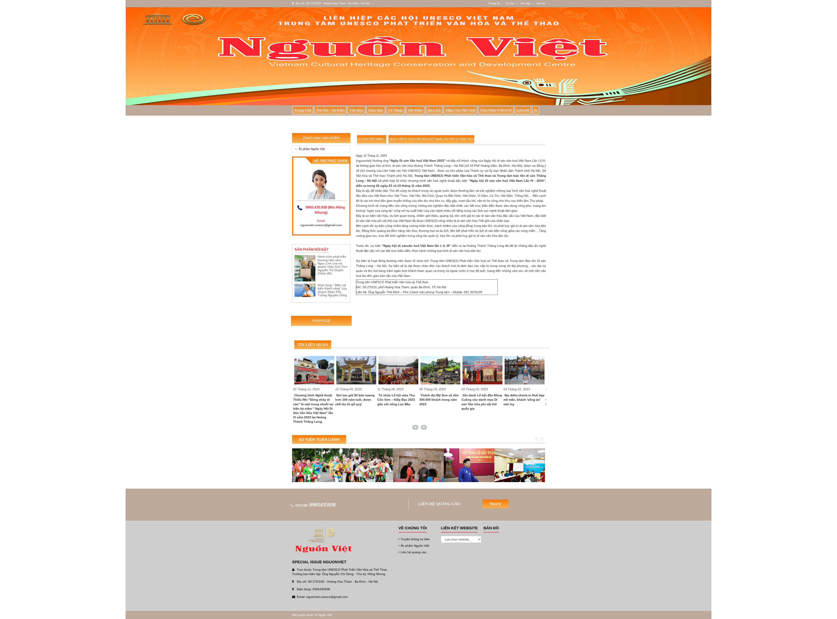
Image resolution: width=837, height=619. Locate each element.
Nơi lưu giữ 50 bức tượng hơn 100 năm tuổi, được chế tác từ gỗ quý (313, 400)
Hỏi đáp (525, 3)
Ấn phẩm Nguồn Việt (311, 149)
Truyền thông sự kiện (415, 539)
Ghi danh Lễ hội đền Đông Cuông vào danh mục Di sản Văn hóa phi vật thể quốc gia (439, 402)
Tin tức (510, 3)
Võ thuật (395, 110)
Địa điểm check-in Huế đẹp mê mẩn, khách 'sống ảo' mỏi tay (481, 400)
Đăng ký (495, 503)
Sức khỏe (415, 110)
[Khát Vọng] (304, 290)
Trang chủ (302, 110)
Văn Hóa (356, 110)
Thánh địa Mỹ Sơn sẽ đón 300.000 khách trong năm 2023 (397, 400)
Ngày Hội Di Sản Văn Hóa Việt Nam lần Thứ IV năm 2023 (431, 139)
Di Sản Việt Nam (370, 139)
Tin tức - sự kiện (330, 110)
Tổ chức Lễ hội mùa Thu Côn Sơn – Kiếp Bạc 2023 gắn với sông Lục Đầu (354, 400)
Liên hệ (540, 3)
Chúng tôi (494, 3)
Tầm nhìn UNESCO (496, 110)
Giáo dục (375, 110)
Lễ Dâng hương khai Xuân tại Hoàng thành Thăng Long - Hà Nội (524, 400)
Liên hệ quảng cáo (413, 552)
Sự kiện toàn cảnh (319, 439)
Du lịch (434, 110)
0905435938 (323, 505)
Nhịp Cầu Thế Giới (460, 110)
